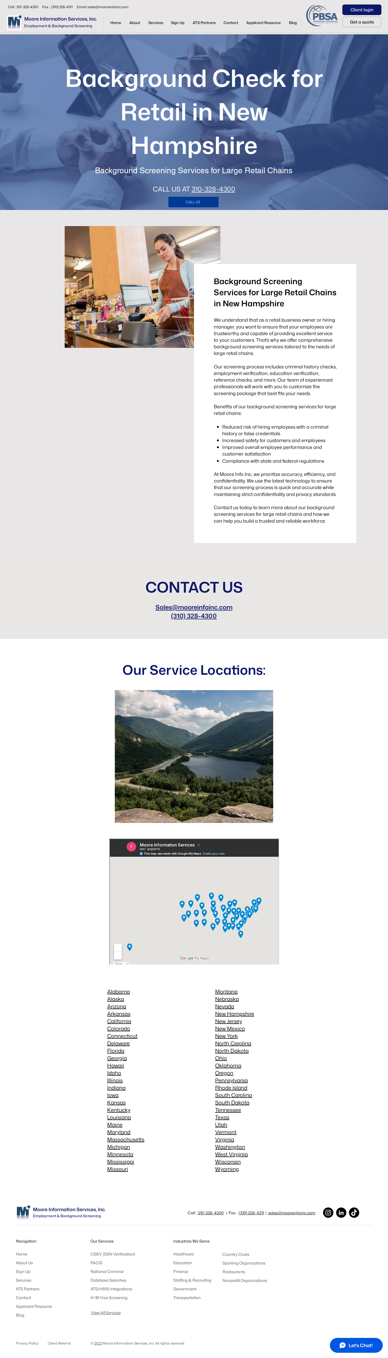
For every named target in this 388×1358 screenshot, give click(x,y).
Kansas (116, 1102)
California (119, 1021)
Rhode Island (231, 1087)
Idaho (114, 1072)
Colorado (118, 1028)
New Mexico (230, 1028)
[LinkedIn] (341, 1212)
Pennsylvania (231, 1080)
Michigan (118, 1146)
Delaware (118, 1043)
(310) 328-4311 (251, 1213)
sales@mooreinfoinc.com (108, 6)
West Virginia (231, 1154)
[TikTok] (354, 1212)
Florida (115, 1050)
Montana (226, 991)
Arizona (116, 1006)
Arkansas (118, 1013)
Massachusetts (125, 1139)
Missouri (117, 1169)
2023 (98, 1343)
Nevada (224, 1006)
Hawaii (115, 1065)
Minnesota (120, 1154)
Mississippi (120, 1161)
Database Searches (108, 1280)
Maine (114, 1124)
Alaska (115, 999)
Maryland (118, 1132)
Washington (230, 1146)
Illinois (115, 1080)
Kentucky (118, 1109)
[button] (155, 22)
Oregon (224, 1072)
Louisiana (119, 1117)
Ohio (221, 1058)
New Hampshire (234, 1013)
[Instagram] (328, 1212)
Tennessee (228, 1109)
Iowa (113, 1095)
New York (226, 1035)
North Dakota (232, 1050)
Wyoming (227, 1169)
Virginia (224, 1139)
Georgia (117, 1058)
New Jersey (228, 1021)
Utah (221, 1124)
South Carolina (233, 1095)
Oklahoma (228, 1065)
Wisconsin (228, 1161)
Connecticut (122, 1035)
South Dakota (232, 1102)
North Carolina (233, 1043)
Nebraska (227, 999)
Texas (222, 1117)
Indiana (116, 1087)
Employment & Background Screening (58, 25)
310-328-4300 (213, 189)
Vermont (225, 1132)
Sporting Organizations (244, 1263)
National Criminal (107, 1271)
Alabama (118, 991)
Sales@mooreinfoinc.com (194, 607)
